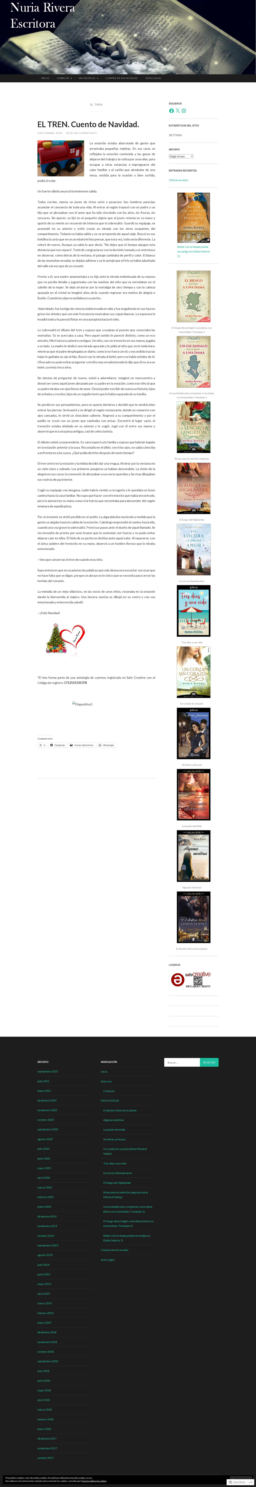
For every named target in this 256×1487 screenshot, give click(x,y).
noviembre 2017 (47, 1448)
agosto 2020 (45, 1139)
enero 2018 (44, 1428)
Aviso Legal (153, 78)
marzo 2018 (44, 1409)
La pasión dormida (114, 1129)
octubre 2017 (45, 1457)
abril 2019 (43, 1293)
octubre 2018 (45, 1351)
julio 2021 (43, 1081)
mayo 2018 (44, 1390)
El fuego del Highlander (117, 1182)
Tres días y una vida (114, 1163)
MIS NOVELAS (87, 78)
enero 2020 (44, 1206)
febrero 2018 (45, 1419)
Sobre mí (63, 78)
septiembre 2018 (47, 1361)
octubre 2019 (45, 1235)
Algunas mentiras (113, 1119)
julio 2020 (43, 1148)
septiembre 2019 (47, 1245)
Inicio (45, 78)
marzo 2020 (44, 1187)
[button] (194, 302)
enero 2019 (44, 1322)
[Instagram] (184, 111)
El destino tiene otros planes (120, 1110)
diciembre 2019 (46, 1216)
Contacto (109, 1091)
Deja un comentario (81, 133)
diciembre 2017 (46, 1438)
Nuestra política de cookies (94, 1481)
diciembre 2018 (46, 1332)
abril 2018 (43, 1400)
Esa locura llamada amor (117, 1173)
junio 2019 (43, 1274)
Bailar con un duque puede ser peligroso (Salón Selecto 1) (193, 251)
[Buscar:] (191, 1062)
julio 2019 (43, 1264)
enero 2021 (44, 1090)
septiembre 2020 (47, 1129)
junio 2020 (43, 1158)
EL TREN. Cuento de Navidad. (88, 124)
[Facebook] (171, 111)
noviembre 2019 (47, 1226)
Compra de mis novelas (121, 78)
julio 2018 (43, 1371)
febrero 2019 (45, 1313)
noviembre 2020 (47, 1110)
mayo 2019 (44, 1283)
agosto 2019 (45, 1255)
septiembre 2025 (47, 1071)
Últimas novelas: (178, 180)
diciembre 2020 (46, 1100)
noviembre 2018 (47, 1342)
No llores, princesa (114, 1139)
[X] (177, 111)
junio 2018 (43, 1380)
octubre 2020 (45, 1119)
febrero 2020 (45, 1197)
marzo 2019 (44, 1303)
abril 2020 (43, 1177)
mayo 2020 (44, 1168)
